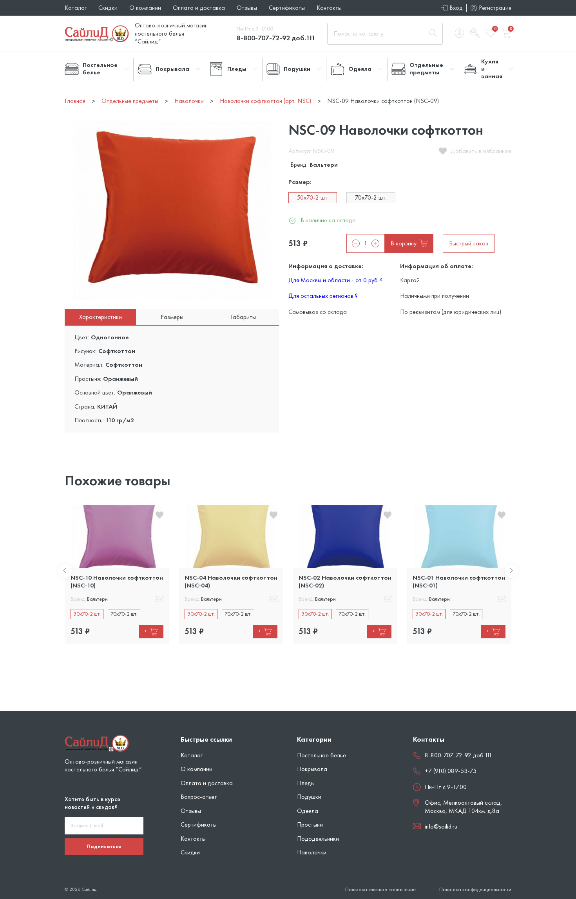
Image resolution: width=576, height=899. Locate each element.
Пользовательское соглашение (380, 889)
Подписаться (104, 846)
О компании (145, 8)
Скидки (108, 8)
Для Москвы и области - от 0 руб (335, 280)
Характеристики (100, 317)
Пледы (306, 783)
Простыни (310, 824)
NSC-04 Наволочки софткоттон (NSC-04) (231, 581)
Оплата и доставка (199, 8)
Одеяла (307, 811)
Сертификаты (287, 8)
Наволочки (311, 852)
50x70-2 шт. (313, 197)
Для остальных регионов (323, 296)
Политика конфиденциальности (475, 889)
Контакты (329, 8)
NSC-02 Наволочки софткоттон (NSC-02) (345, 581)
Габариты (243, 317)
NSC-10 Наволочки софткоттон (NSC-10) (117, 581)
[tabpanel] (117, 574)
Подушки (309, 797)
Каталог (76, 8)
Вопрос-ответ (199, 797)
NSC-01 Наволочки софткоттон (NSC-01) (459, 581)
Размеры (172, 317)
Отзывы (247, 8)
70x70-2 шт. (371, 197)
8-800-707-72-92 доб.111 (276, 37)
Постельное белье (321, 755)
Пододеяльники (318, 838)
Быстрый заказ (468, 243)
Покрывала (312, 769)
